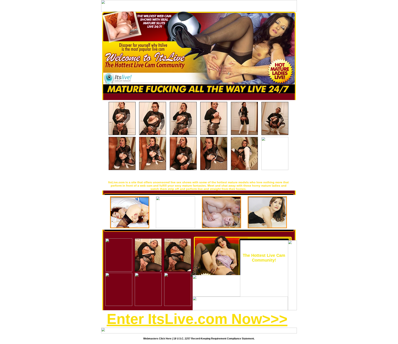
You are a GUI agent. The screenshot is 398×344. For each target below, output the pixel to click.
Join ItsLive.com (264, 249)
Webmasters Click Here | (158, 338)
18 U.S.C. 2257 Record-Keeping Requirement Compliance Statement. (214, 338)
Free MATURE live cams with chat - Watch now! (198, 176)
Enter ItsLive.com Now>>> (197, 319)
